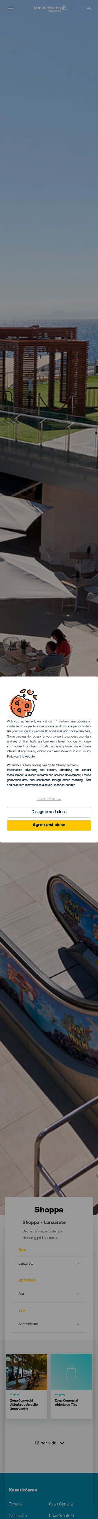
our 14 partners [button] (59, 721)
